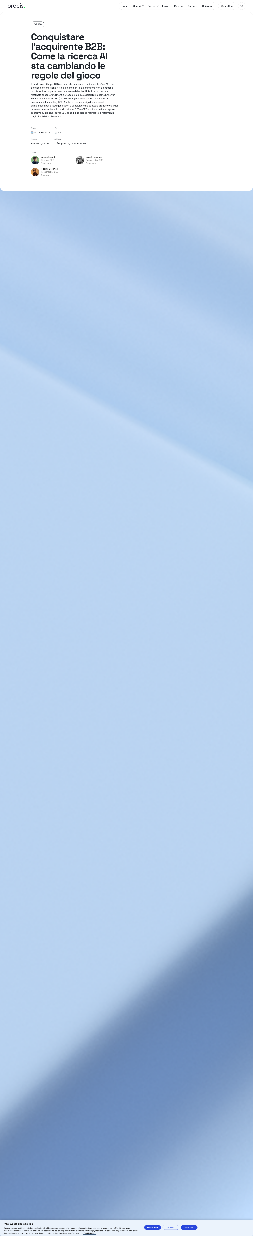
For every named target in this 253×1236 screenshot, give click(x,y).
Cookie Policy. (89, 1233)
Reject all (189, 1227)
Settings (170, 1227)
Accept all (151, 1227)
